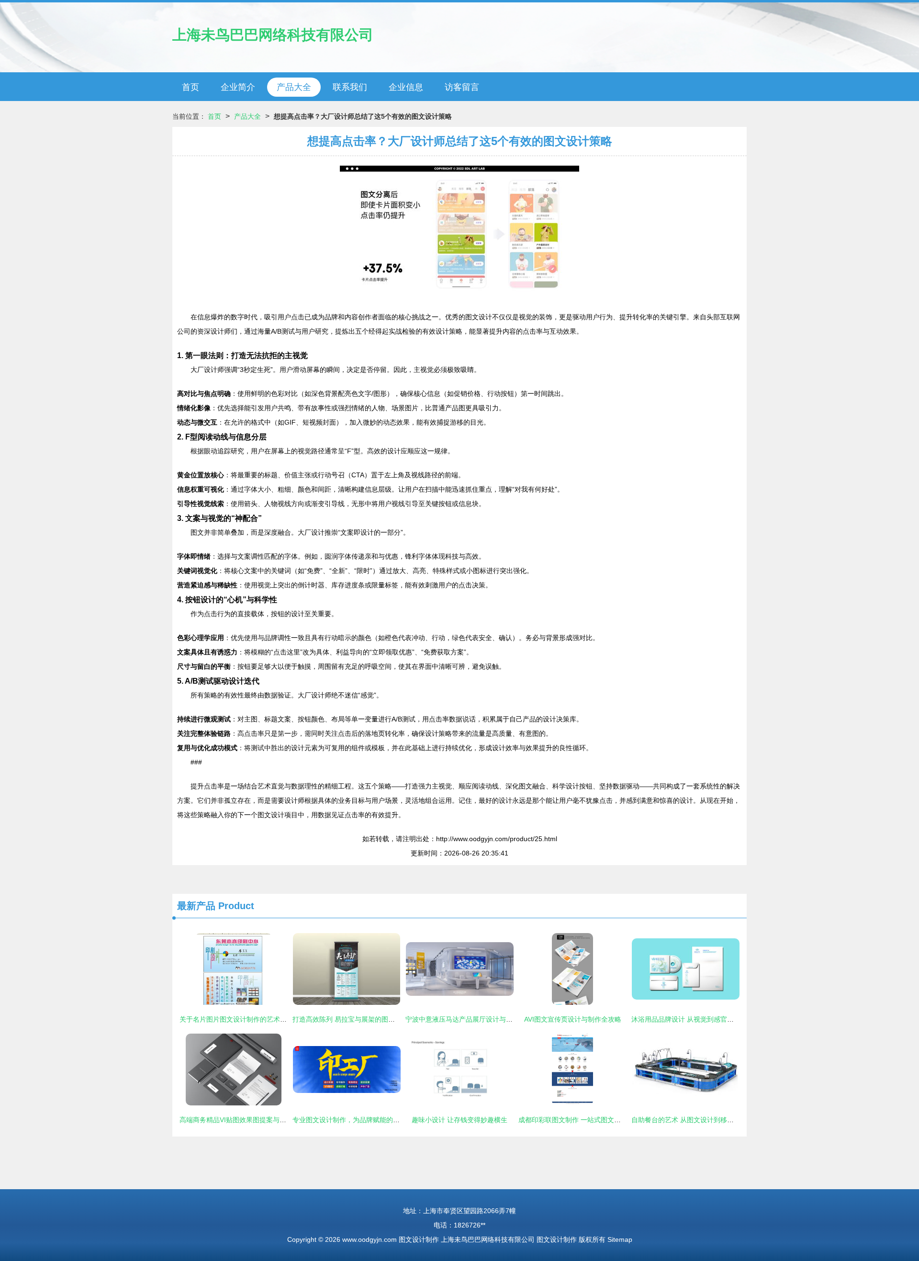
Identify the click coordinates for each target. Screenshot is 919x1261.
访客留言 (462, 87)
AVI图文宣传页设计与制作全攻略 (572, 1019)
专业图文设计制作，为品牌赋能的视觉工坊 (356, 1120)
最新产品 (196, 906)
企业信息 (406, 87)
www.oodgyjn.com (369, 1239)
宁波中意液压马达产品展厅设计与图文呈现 (469, 1019)
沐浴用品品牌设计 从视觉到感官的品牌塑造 (696, 1019)
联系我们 (350, 87)
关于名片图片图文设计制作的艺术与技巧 (239, 1019)
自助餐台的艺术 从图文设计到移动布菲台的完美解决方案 (716, 1120)
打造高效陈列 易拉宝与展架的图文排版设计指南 (363, 1019)
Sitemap (619, 1239)
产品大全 (294, 87)
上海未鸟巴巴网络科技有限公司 (272, 35)
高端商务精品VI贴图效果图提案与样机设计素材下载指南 (263, 1120)
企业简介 (238, 87)
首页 (190, 87)
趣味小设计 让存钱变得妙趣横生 (459, 1120)
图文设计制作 (419, 1239)
